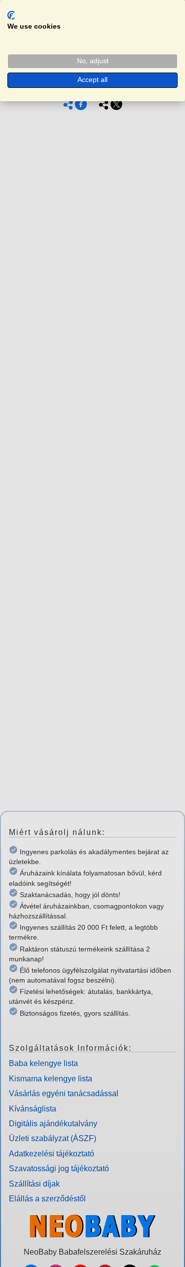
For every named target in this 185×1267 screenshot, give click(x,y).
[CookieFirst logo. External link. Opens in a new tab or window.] (11, 15)
